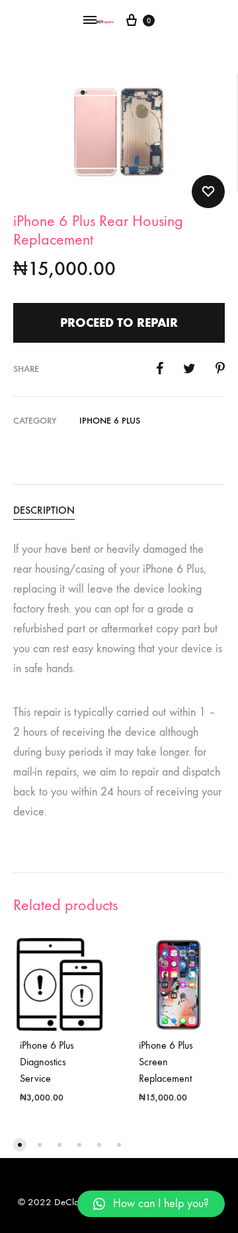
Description (44, 510)
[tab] (119, 510)
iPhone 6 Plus (109, 420)
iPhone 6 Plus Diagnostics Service (47, 1062)
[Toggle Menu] (90, 20)
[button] (19, 1144)
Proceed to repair (119, 322)
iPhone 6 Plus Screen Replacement (166, 1062)
